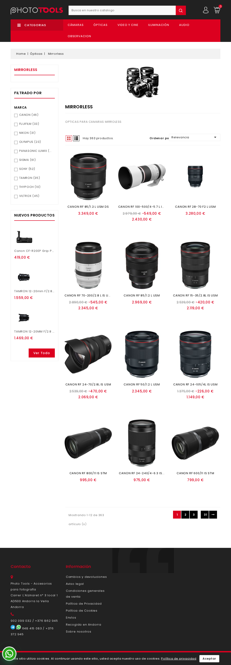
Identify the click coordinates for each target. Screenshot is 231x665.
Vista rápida (89, 226)
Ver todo (41, 353)
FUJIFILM (29, 124)
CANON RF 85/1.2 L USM (142, 295)
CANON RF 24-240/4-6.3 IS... (142, 473)
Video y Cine (128, 25)
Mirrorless (25, 69)
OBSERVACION (79, 36)
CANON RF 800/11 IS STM (88, 473)
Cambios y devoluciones (86, 577)
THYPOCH (30, 187)
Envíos (71, 617)
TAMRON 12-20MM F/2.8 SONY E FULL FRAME (48, 331)
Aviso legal (75, 584)
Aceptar (209, 658)
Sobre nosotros (78, 631)
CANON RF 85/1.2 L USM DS (88, 207)
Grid (69, 138)
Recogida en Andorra (83, 624)
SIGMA (27, 160)
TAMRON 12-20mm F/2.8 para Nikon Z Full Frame (52, 291)
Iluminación (158, 25)
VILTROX (29, 196)
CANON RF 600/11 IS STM (195, 473)
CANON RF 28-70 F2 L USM (195, 207)
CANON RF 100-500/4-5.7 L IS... (142, 207)
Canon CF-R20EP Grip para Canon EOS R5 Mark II (53, 251)
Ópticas (100, 25)
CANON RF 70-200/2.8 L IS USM (89, 295)
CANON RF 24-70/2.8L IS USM (88, 384)
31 (205, 514)
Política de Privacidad (84, 603)
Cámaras (76, 25)
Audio (184, 25)
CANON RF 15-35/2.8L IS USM (195, 295)
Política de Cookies (81, 610)
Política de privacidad (178, 658)
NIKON (27, 133)
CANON (29, 115)
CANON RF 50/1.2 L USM (142, 384)
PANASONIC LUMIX (36, 151)
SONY (27, 169)
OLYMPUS (30, 142)
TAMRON (29, 178)
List (76, 138)
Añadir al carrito (87, 220)
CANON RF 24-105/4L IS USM (195, 384)
